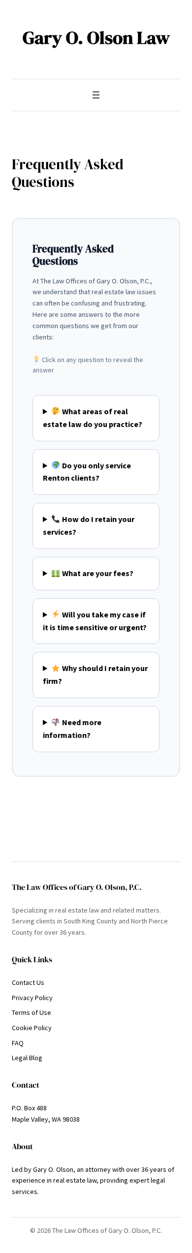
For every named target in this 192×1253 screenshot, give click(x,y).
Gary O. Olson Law (96, 37)
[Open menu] (96, 95)
